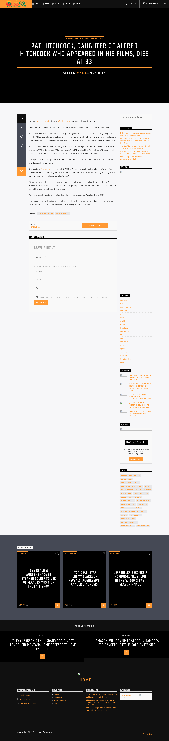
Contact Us (80, 3)
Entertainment (125, 307)
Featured (123, 311)
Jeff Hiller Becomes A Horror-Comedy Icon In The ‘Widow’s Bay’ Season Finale (139, 405)
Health (122, 321)
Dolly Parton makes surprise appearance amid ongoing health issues (140, 377)
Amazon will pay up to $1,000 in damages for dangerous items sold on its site (127, 643)
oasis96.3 (81, 73)
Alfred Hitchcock (64, 121)
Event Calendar (60, 700)
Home (56, 695)
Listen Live (133, 3)
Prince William (128, 519)
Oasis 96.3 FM (126, 695)
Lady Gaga (142, 504)
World (122, 362)
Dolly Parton (127, 490)
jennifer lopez (128, 501)
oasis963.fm (25, 695)
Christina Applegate (130, 483)
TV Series (123, 352)
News (47, 3)
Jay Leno (138, 497)
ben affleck (134, 475)
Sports (122, 348)
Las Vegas (125, 508)
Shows (37, 3)
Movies (94, 39)
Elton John (126, 493)
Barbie (124, 475)
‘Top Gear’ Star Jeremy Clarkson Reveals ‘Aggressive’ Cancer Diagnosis (140, 396)
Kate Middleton (128, 504)
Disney (148, 486)
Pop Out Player (152, 3)
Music (122, 338)
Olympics (141, 511)
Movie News (125, 331)
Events (67, 3)
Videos (57, 3)
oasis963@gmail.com (28, 703)
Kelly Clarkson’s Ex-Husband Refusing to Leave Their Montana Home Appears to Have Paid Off (42, 645)
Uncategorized (125, 359)
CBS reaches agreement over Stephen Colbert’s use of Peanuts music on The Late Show (135, 140)
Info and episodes (136, 459)
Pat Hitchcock (43, 121)
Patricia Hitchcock (48, 169)
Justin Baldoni (143, 501)
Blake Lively (126, 479)
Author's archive (95, 225)
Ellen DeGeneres (143, 490)
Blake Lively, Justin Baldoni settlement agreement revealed (140, 413)
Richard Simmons (129, 522)
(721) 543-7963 (26, 699)
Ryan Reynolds (128, 526)
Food (122, 314)
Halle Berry (126, 497)
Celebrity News (72, 39)
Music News (125, 342)
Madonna (136, 508)
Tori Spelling (143, 526)
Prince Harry (136, 515)
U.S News (123, 355)
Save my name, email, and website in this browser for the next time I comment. (74, 297)
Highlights (84, 39)
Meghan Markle (128, 511)
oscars (124, 515)
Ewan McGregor (141, 493)
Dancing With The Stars (131, 486)
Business (123, 300)
